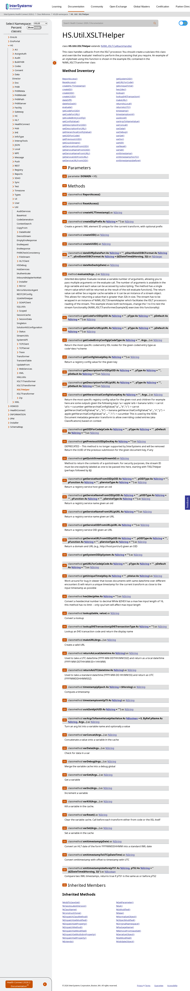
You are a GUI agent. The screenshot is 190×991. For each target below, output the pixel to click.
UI (16, 198)
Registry (19, 169)
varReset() (121, 146)
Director (16, 78)
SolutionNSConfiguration (29, 327)
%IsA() (119, 905)
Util (75, 14)
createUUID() (69, 96)
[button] (64, 167)
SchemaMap (16, 426)
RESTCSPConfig (24, 294)
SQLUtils (21, 306)
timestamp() (122, 110)
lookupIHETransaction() (128, 96)
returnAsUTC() (123, 107)
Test (17, 186)
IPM (12, 418)
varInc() (120, 139)
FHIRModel (20, 95)
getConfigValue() (70, 121)
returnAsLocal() (124, 103)
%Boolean (132, 718)
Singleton (21, 323)
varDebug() (122, 131)
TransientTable (24, 360)
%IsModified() (123, 909)
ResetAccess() (69, 82)
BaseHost (21, 215)
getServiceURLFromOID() (75, 160)
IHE (16, 132)
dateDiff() (67, 99)
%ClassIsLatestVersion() (74, 905)
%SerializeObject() (125, 934)
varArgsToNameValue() (128, 121)
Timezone (20, 190)
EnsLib (13, 37)
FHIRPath (19, 99)
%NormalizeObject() (126, 916)
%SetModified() (124, 937)
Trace (21, 352)
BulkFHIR (19, 61)
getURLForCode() (125, 82)
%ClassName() (69, 909)
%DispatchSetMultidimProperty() (79, 934)
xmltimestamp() (124, 153)
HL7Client (24, 260)
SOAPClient (25, 302)
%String (117, 212)
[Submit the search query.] (154, 23)
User (17, 202)
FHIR (17, 86)
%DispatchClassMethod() (75, 916)
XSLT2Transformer (26, 385)
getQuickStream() (71, 142)
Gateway (19, 111)
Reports (19, 173)
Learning (56, 6)
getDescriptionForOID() (74, 124)
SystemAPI (22, 339)
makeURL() (121, 99)
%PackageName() (125, 927)
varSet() (120, 149)
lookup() (120, 92)
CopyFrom (22, 227)
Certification (162, 6)
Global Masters (142, 6)
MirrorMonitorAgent (27, 289)
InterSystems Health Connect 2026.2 (19, 14)
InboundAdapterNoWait (29, 277)
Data (17, 74)
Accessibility (172, 985)
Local (17, 148)
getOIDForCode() (71, 135)
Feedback (187, 502)
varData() (121, 128)
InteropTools (21, 140)
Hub (17, 128)
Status (22, 331)
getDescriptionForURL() (74, 128)
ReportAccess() (69, 78)
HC (16, 115)
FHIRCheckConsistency (28, 252)
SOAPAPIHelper (25, 298)
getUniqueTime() (124, 85)
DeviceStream (24, 236)
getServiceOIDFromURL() (75, 156)
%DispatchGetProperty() (74, 923)
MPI (17, 153)
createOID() (68, 92)
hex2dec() (121, 89)
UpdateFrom (23, 364)
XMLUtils (21, 377)
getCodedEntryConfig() (74, 117)
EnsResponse (23, 248)
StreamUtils (23, 335)
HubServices (23, 269)
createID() (67, 89)
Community (97, 6)
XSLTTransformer (25, 393)
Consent (19, 70)
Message (19, 157)
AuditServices (24, 211)
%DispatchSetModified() (74, 930)
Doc (17, 82)
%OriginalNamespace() (128, 923)
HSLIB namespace (60, 14)
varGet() (120, 135)
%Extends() (68, 941)
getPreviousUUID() (72, 139)
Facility (18, 107)
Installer (23, 281)
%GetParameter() (125, 902)
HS (72, 14)
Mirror (22, 285)
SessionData (25, 318)
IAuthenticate (23, 273)
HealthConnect (22, 124)
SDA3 (17, 178)
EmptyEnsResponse (27, 240)
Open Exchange (118, 6)
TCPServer (24, 348)
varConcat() (122, 124)
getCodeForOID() (71, 110)
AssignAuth (20, 53)
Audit (17, 57)
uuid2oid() (121, 117)
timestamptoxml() (125, 114)
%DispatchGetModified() (74, 920)
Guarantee (158, 985)
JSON (17, 144)
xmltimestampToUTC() (127, 156)
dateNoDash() (69, 103)
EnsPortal (15, 41)
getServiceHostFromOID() (75, 146)
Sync (17, 182)
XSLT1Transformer (26, 381)
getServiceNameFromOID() (76, 149)
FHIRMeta (20, 90)
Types (18, 194)
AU (16, 49)
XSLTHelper (84, 14)
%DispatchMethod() (72, 927)
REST (17, 165)
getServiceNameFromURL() (76, 153)
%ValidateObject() (125, 941)
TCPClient (24, 343)
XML (21, 372)
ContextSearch (24, 223)
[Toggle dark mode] (183, 23)
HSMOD (14, 406)
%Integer (157, 256)
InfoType (19, 136)
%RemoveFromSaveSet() (128, 930)
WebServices (25, 368)
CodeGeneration (25, 219)
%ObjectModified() (125, 920)
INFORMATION (18, 414)
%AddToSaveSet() (71, 902)
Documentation (76, 6)
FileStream (24, 256)
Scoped (23, 310)
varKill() (120, 142)
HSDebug (21, 265)
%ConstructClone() (71, 912)
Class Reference (43, 14)
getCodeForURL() (71, 114)
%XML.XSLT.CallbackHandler (116, 46)
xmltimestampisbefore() (128, 160)
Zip (20, 397)
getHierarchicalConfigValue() (77, 131)
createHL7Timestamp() (74, 85)
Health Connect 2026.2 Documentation (20, 984)
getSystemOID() (124, 78)
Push (17, 161)
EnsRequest (22, 244)
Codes (18, 66)
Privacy (140, 985)
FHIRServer (20, 103)
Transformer (23, 356)
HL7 (17, 119)
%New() (120, 912)
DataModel (24, 231)
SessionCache (24, 314)
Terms (147, 985)
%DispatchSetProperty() (74, 937)
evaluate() (67, 107)
